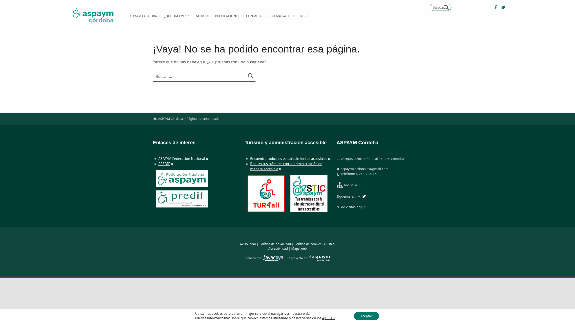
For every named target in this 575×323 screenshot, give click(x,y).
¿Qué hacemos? (176, 16)
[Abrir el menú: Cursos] (307, 16)
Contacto (254, 16)
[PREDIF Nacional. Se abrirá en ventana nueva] (182, 198)
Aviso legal (248, 244)
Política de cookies (308, 244)
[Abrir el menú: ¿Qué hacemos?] (191, 16)
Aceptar (366, 316)
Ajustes (328, 244)
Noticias (203, 16)
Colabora (278, 16)
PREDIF (164, 164)
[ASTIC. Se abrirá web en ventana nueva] (308, 193)
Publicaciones (227, 16)
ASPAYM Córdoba (143, 16)
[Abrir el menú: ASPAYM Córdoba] (159, 16)
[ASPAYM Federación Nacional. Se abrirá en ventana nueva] (182, 178)
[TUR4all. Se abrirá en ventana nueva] (266, 193)
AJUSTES (328, 318)
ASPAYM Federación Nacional (181, 158)
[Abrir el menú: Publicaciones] (241, 16)
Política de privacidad (275, 244)
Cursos (299, 16)
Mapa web (299, 248)
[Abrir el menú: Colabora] (288, 16)
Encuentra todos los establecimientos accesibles (288, 158)
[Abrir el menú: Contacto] (265, 16)
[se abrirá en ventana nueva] (495, 7)
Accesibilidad (278, 248)
